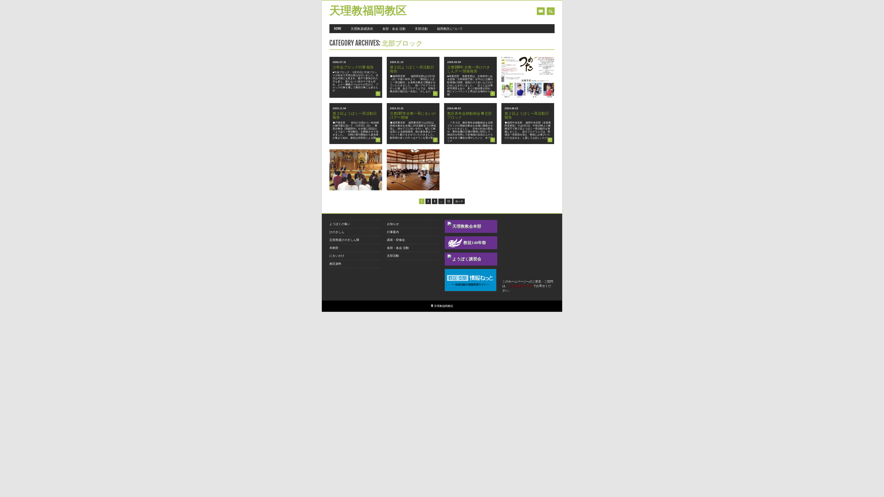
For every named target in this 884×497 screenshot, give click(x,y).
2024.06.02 (511, 108)
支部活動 (421, 29)
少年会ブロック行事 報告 (353, 67)
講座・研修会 (396, 240)
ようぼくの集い (339, 224)
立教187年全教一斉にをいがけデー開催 (413, 115)
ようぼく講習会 (466, 259)
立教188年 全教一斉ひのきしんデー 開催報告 (468, 69)
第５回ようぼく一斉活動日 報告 (412, 69)
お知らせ (393, 224)
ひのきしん (336, 232)
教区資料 (335, 264)
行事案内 (393, 232)
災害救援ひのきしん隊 (344, 240)
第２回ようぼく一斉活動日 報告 (527, 115)
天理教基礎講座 (362, 29)
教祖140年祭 (474, 242)
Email (541, 11)
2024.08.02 (454, 108)
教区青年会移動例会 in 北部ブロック (469, 115)
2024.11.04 (339, 108)
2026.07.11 (339, 62)
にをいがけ (336, 255)
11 (449, 201)
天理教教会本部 (466, 226)
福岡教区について (450, 29)
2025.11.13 (397, 62)
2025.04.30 (454, 62)
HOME (337, 29)
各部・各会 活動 (394, 29)
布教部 (333, 248)
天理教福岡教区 (368, 11)
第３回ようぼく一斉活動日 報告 (355, 115)
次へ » (459, 201)
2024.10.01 (397, 108)
